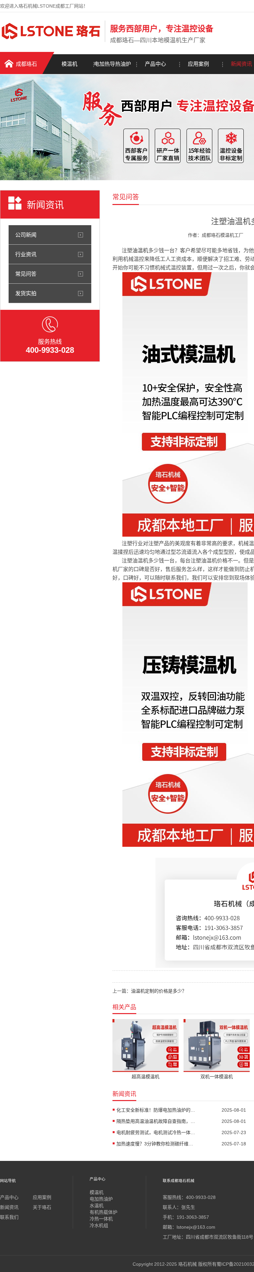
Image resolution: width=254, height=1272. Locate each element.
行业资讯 (25, 254)
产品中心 (155, 64)
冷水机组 (99, 1225)
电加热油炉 (101, 1199)
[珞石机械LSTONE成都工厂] (51, 40)
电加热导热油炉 (112, 64)
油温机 (140, 250)
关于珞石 (42, 1207)
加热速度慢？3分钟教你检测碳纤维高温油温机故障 (156, 1143)
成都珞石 (26, 64)
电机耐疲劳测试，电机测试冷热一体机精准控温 (156, 1132)
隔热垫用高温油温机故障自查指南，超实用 (156, 1121)
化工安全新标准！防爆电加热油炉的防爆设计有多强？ (156, 1110)
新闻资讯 (9, 1207)
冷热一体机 (101, 1218)
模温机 (69, 64)
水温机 (97, 1205)
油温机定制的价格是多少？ (159, 991)
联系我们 (9, 1217)
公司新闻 (25, 235)
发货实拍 (25, 293)
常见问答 (25, 274)
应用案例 (198, 64)
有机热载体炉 (103, 1212)
